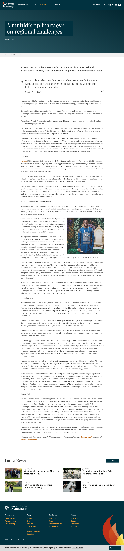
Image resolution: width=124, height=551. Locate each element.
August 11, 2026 (28, 469)
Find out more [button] (77, 548)
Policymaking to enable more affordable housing (38, 486)
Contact (74, 526)
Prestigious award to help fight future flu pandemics (97, 472)
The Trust (74, 518)
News (21, 55)
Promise (24, 161)
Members (96, 5)
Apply (33, 5)
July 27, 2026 (27, 482)
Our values (75, 524)
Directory (52, 518)
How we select (32, 529)
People (73, 521)
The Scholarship (10, 518)
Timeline (30, 524)
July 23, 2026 (86, 482)
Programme (23, 5)
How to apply (31, 526)
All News (113, 460)
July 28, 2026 (86, 469)
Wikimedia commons (29, 440)
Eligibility (30, 518)
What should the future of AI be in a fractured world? (41, 472)
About (57, 5)
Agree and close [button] (115, 547)
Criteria (29, 521)
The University (10, 524)
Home (6, 55)
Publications (53, 526)
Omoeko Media (86, 437)
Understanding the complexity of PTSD (99, 486)
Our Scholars (45, 5)
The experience (10, 521)
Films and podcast (55, 524)
